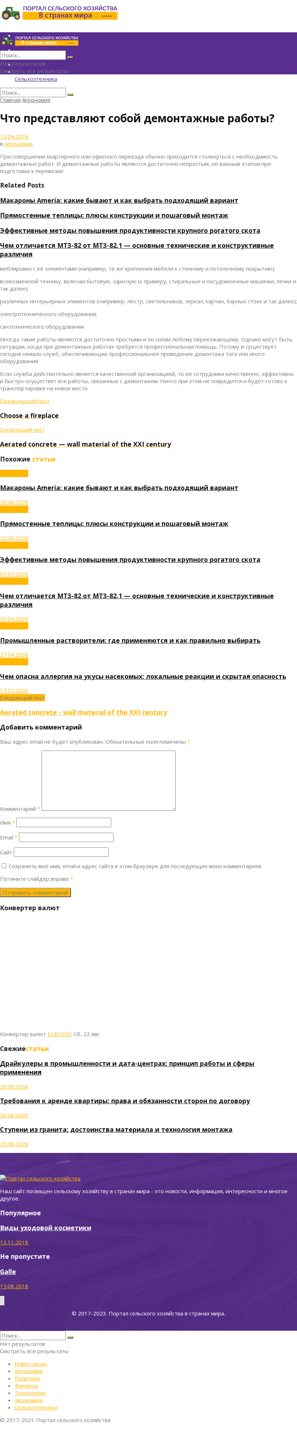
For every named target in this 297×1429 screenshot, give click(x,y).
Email (8, 837)
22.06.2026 (14, 538)
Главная (10, 99)
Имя (7, 822)
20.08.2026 (14, 502)
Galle (8, 1271)
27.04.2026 (14, 654)
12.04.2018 (14, 136)
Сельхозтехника (35, 78)
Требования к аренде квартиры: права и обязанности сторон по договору (125, 1100)
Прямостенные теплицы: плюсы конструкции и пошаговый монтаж (114, 215)
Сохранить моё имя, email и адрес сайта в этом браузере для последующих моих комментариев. (136, 866)
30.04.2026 (14, 618)
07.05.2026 (14, 574)
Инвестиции (30, 1363)
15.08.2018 (14, 1286)
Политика (27, 1378)
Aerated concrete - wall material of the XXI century (83, 712)
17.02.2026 (14, 690)
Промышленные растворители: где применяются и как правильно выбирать (130, 640)
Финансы (26, 1385)
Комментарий (20, 808)
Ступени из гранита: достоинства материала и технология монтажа (116, 1129)
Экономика (28, 1400)
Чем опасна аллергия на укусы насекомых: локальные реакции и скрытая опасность (143, 676)
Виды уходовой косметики (45, 1227)
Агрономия (36, 99)
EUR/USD (59, 1034)
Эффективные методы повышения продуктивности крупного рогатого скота (130, 230)
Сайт (6, 852)
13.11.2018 (14, 1242)
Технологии (30, 1392)
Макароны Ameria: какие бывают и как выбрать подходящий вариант (119, 200)
